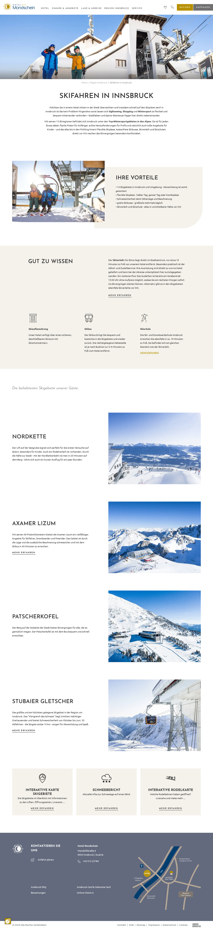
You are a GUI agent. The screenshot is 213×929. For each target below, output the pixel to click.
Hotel (45, 8)
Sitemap (141, 924)
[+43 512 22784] (172, 7)
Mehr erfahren (120, 295)
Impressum (154, 924)
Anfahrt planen (46, 859)
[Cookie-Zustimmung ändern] (8, 921)
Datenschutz (169, 924)
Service (137, 8)
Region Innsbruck (116, 8)
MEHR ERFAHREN (149, 352)
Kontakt (121, 924)
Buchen (185, 7)
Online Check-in (85, 892)
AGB (131, 924)
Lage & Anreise (91, 8)
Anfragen (203, 7)
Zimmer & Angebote (65, 8)
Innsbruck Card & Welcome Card (94, 886)
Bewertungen (38, 892)
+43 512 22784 (90, 861)
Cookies (183, 924)
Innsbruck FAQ (38, 886)
